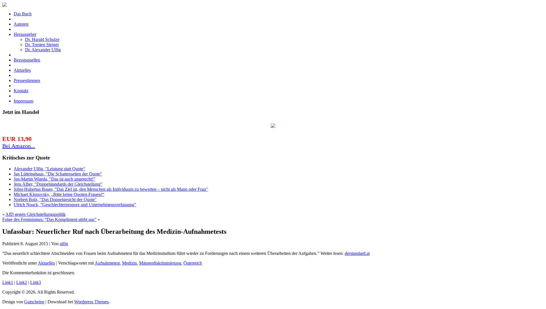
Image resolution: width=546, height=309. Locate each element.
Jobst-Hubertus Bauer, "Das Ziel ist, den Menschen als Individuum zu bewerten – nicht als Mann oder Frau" (111, 189)
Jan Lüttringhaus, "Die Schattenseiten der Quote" (58, 173)
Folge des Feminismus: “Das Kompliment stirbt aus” (49, 219)
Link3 (35, 282)
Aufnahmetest (107, 263)
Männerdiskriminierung (160, 263)
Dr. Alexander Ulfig (43, 49)
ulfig (64, 243)
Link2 (21, 282)
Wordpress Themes (91, 301)
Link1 (7, 282)
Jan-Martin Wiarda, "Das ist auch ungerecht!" (54, 179)
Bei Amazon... (18, 146)
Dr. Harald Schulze (42, 39)
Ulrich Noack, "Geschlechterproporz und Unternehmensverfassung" (75, 204)
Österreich (192, 263)
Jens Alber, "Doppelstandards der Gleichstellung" (58, 184)
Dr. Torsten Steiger (42, 44)
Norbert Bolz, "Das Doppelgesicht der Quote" (55, 199)
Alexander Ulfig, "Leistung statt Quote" (49, 168)
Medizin (129, 263)
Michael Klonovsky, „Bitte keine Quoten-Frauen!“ (59, 194)
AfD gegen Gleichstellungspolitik (35, 214)
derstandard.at (357, 253)
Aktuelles (46, 263)
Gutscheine (34, 301)
